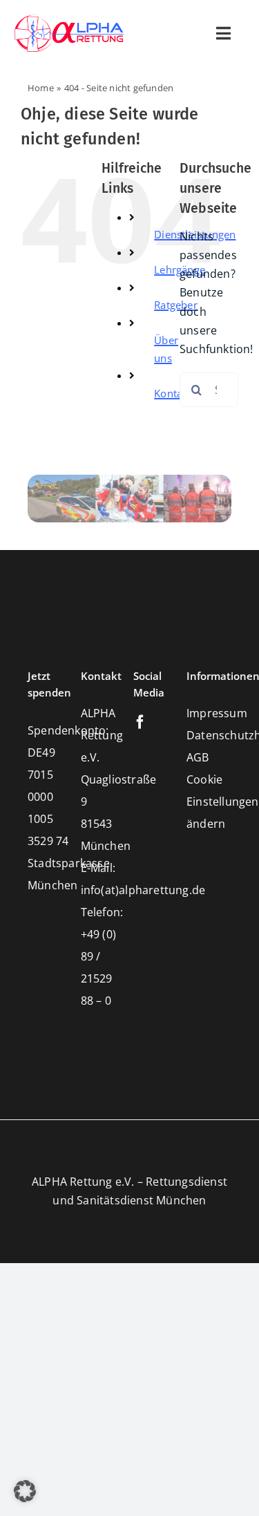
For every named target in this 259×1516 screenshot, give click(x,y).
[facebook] (140, 722)
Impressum (216, 713)
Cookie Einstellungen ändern (222, 801)
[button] (25, 1491)
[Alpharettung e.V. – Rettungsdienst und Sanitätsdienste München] (69, 19)
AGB (197, 757)
